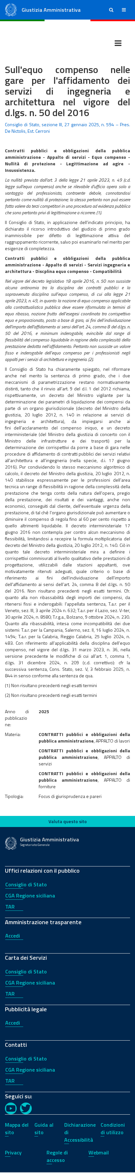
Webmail (98, 1152)
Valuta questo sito (67, 821)
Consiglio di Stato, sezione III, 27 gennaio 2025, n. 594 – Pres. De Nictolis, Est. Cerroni (67, 127)
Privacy (13, 1152)
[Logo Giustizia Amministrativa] (11, 9)
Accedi (12, 936)
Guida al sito (43, 1128)
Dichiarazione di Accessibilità (80, 1132)
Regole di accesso (57, 1156)
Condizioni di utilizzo (113, 1128)
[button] (111, 10)
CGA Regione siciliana (30, 895)
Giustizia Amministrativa (51, 10)
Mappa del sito (17, 1128)
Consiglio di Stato (26, 884)
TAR (10, 906)
